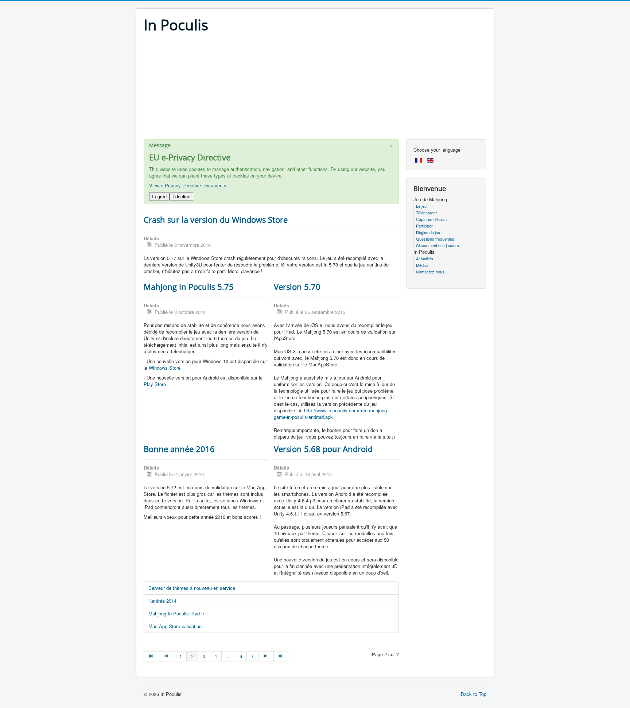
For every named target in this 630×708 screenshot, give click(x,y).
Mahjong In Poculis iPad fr (176, 613)
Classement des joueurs (437, 245)
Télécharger (426, 212)
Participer (424, 226)
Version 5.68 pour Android (323, 448)
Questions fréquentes (435, 239)
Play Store (155, 384)
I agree (159, 196)
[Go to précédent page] (167, 656)
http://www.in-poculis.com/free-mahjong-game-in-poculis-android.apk (331, 413)
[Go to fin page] (281, 656)
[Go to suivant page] (266, 656)
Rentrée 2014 (162, 600)
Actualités (424, 258)
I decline (181, 196)
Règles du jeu (428, 232)
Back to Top (473, 694)
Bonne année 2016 (179, 448)
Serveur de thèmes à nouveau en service (191, 587)
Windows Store (164, 367)
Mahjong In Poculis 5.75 (189, 286)
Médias (422, 265)
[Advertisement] (315, 88)
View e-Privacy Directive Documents (187, 185)
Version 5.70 (297, 286)
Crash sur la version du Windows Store (216, 219)
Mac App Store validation (175, 626)
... (228, 656)
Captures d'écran (431, 219)
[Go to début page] (151, 656)
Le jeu (421, 206)
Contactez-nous (430, 272)
